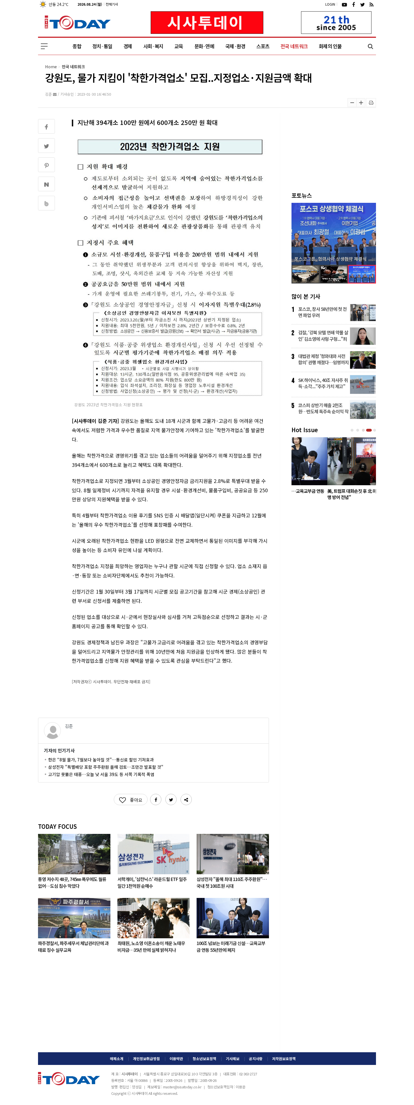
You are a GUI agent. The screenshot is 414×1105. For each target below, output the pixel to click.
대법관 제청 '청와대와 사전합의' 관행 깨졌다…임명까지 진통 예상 (323, 359)
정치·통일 (102, 46)
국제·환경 (235, 46)
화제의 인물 (330, 46)
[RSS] (371, 4)
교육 (178, 46)
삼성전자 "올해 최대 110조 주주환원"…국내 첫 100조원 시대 (232, 882)
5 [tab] (375, 430)
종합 (76, 46)
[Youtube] (344, 4)
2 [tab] (358, 430)
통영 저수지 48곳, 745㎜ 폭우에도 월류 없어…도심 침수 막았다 (72, 882)
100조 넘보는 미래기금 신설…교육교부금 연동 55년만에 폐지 (231, 946)
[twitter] (362, 4)
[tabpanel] (333, 470)
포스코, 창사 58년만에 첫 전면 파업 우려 (322, 312)
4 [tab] (369, 430)
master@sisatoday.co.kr (182, 1086)
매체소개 (116, 1058)
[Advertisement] (153, 1007)
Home (51, 66)
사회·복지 (153, 46)
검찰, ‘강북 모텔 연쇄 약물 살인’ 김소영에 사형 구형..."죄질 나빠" (323, 335)
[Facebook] (353, 4)
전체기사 (112, 4)
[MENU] (44, 46)
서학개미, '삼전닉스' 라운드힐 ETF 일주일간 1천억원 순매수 (152, 882)
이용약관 (176, 1058)
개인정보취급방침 (146, 1058)
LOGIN (330, 4)
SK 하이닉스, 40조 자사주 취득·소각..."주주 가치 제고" (323, 383)
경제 (127, 46)
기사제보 (232, 1058)
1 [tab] (352, 430)
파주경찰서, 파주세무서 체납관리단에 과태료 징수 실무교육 (73, 946)
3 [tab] (364, 430)
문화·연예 (204, 46)
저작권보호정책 (284, 1058)
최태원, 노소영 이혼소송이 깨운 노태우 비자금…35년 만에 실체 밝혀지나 (151, 946)
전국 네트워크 (294, 46)
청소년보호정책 (204, 1058)
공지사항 (255, 1058)
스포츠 (262, 46)
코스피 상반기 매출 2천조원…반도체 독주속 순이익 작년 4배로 (323, 408)
